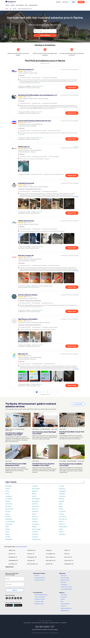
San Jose (7, 511)
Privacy (36, 627)
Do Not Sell (46, 627)
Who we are (64, 597)
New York (35, 516)
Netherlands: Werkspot (54, 622)
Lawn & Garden (20, 5)
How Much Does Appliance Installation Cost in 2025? (14, 434)
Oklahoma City (36, 539)
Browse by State (21, 546)
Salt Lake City (63, 519)
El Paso (61, 509)
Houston (61, 514)
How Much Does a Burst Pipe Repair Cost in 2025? (44, 432)
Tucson (7, 491)
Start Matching (45, 35)
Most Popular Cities (9, 546)
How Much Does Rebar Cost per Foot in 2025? (71, 432)
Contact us (63, 606)
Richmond (62, 524)
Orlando (7, 529)
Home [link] (6, 8)
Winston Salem (36, 529)
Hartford (7, 516)
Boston (34, 493)
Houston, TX (30, 553)
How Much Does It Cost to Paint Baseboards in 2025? (15, 464)
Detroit (34, 496)
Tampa (7, 532)
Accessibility (52, 627)
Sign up (15, 590)
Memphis (61, 499)
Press (62, 601)
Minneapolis (35, 501)
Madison (61, 532)
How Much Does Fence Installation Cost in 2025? (70, 464)
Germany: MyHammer (36, 622)
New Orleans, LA (50, 557)
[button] (23, 166)
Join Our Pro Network (40, 597)
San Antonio (62, 516)
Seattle (61, 529)
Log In (73, 2)
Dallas (60, 506)
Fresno (7, 493)
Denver (7, 514)
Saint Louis (35, 509)
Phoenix (7, 488)
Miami (7, 526)
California (41, 627)
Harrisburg (62, 488)
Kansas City (35, 506)
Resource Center (65, 580)
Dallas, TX (67, 550)
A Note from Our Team (66, 586)
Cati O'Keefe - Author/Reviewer (67, 461)
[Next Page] (57, 392)
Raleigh (34, 526)
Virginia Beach (63, 526)
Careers (63, 599)
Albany (34, 514)
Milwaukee (62, 534)
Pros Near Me (64, 584)
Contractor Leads (39, 601)
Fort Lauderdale (10, 521)
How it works (64, 594)
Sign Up (81, 2)
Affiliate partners (65, 610)
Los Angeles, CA (50, 553)
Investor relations (65, 603)
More (26, 5)
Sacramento (9, 504)
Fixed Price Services (39, 580)
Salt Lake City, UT (51, 560)
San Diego (8, 506)
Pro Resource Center (40, 599)
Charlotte (35, 521)
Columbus (35, 537)
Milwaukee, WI (13, 557)
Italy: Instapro (45, 622)
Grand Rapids (36, 499)
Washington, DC (69, 564)
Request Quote (72, 87)
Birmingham (8, 486)
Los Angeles (8, 499)
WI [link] (10, 8)
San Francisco (9, 509)
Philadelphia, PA (13, 560)
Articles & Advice (33, 5)
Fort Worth (62, 511)
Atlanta (7, 534)
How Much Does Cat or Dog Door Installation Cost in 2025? (43, 464)
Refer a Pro (63, 582)
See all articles (78, 404)
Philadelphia (62, 491)
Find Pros (37, 575)
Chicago (7, 537)
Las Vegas (35, 511)
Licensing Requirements (66, 589)
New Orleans (36, 488)
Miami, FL (67, 553)
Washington (8, 519)
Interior (7, 5)
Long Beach (8, 496)
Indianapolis (8, 539)
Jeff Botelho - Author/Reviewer (41, 429)
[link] (45, 71)
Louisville (34, 486)
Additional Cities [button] (9, 567)
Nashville (61, 501)
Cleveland (35, 534)
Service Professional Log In (41, 594)
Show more (75, 196)
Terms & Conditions (53, 629)
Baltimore (35, 491)
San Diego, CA (13, 564)
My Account (64, 575)
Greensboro (35, 524)
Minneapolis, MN (31, 557)
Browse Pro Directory (40, 577)
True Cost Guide (65, 577)
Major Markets (10, 482)
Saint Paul (35, 504)
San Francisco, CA (32, 564)
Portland (61, 486)
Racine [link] (14, 8)
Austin (61, 504)
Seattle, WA (49, 564)
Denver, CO (12, 553)
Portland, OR (31, 560)
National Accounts (39, 603)
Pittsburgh (62, 493)
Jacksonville (8, 524)
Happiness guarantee (66, 608)
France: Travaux (27, 622)
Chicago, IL (49, 550)
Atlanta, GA (12, 550)
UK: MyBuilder (63, 622)
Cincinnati (35, 532)
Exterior (13, 5)
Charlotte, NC (31, 550)
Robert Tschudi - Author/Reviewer (14, 429)
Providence (62, 496)
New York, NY (68, 557)
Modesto (7, 501)
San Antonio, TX (68, 560)
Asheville (34, 519)
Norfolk (61, 521)
